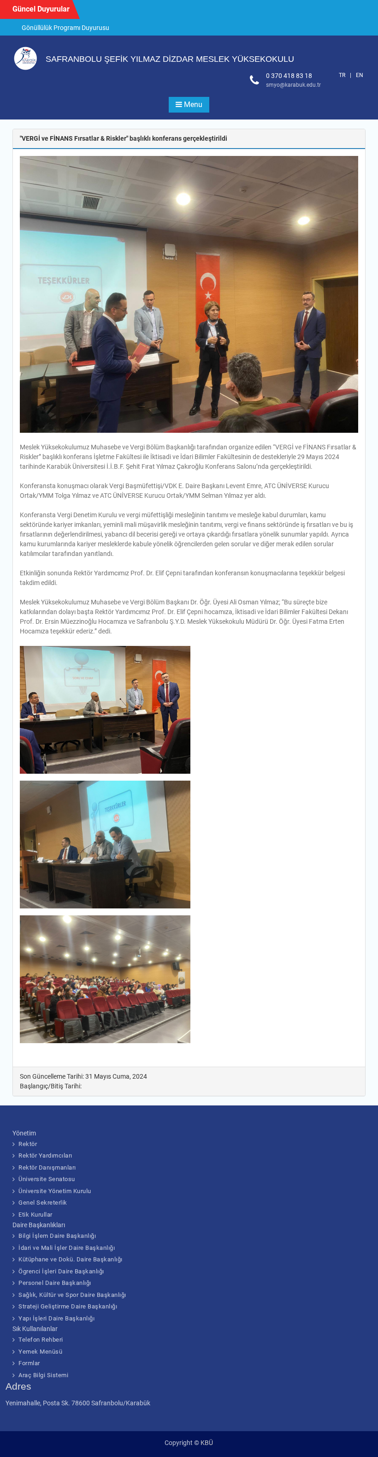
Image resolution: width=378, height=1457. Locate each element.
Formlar (29, 1363)
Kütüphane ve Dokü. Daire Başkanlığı (70, 1259)
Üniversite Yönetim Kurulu (54, 1191)
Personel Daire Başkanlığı (54, 1282)
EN (359, 75)
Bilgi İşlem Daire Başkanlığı (57, 1235)
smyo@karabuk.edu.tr (293, 85)
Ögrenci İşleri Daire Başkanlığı (61, 1271)
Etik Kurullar (35, 1214)
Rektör (27, 1144)
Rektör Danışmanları (47, 1167)
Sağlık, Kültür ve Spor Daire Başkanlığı (72, 1294)
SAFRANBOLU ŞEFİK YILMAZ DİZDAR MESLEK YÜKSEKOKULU (170, 59)
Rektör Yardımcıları (45, 1155)
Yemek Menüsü (40, 1351)
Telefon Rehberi (40, 1339)
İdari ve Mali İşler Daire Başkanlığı (66, 1247)
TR (342, 75)
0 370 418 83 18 (289, 75)
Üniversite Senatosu (46, 1179)
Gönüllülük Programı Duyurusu (65, 27)
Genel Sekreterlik (42, 1202)
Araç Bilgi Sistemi (43, 1375)
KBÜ (207, 1442)
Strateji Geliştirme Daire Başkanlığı (67, 1306)
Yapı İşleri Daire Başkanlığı (56, 1318)
